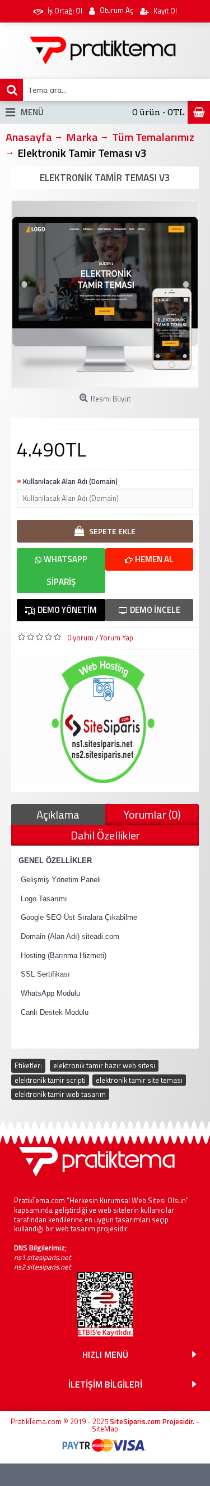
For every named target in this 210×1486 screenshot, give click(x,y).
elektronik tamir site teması (139, 1080)
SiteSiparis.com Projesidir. (152, 1421)
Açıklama (58, 814)
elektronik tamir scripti (50, 1080)
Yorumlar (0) (152, 814)
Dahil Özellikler (105, 835)
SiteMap (105, 1428)
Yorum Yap (116, 637)
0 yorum (80, 637)
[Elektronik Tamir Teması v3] (105, 294)
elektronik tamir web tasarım (60, 1094)
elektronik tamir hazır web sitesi (104, 1065)
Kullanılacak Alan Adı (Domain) (70, 481)
